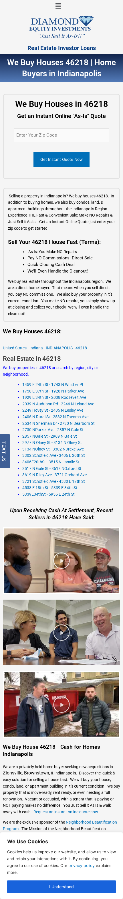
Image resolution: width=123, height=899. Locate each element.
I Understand (61, 886)
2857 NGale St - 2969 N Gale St (49, 436)
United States (15, 348)
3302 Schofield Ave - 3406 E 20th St (53, 455)
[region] (61, 865)
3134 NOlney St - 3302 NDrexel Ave (53, 449)
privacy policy (81, 865)
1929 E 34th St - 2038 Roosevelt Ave (54, 397)
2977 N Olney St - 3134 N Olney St (52, 442)
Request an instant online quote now (65, 812)
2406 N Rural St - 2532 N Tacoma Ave (55, 417)
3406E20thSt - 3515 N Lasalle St (51, 462)
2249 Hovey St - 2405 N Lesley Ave (52, 410)
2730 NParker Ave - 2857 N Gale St (53, 429)
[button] (58, 6)
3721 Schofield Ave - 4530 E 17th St (53, 481)
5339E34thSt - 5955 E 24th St (48, 494)
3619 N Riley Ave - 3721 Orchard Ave (54, 474)
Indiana (36, 348)
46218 (81, 348)
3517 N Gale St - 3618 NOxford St (51, 468)
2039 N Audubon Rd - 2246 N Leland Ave (58, 404)
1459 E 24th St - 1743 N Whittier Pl (52, 384)
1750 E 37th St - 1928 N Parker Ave (53, 391)
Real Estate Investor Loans (61, 48)
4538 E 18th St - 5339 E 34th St (49, 487)
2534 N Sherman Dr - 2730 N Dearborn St (58, 423)
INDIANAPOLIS (60, 348)
